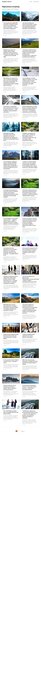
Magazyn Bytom (7, 1)
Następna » (23, 431)
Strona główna (36, 1)
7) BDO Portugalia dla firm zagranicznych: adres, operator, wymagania (28, 336)
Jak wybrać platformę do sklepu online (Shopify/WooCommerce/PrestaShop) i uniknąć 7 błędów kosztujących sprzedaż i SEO (31, 279)
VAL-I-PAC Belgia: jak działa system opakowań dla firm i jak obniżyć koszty (10, 412)
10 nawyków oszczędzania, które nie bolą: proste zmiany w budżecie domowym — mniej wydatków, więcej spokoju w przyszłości (10, 109)
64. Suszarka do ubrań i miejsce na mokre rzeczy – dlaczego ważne (11, 361)
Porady (30, 1)
